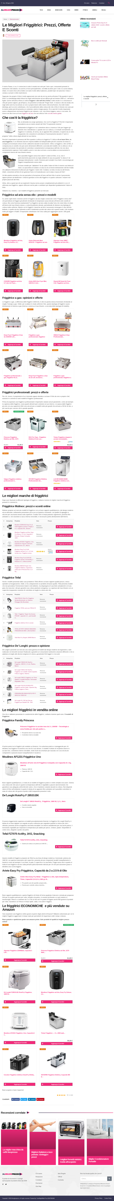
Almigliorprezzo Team (13, 35)
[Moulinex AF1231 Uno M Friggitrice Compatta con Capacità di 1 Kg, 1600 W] (11, 769)
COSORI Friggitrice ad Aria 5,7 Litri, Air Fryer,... (13, 282)
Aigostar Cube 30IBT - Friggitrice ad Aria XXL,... (62, 241)
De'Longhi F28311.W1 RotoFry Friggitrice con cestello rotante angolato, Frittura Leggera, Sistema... (26, 671)
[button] (15, 1099)
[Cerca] (109, 1178)
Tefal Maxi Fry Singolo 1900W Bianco (25, 637)
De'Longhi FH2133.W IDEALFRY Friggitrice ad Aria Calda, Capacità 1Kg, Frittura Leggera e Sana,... (26, 687)
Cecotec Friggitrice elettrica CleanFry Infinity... (19, 1075)
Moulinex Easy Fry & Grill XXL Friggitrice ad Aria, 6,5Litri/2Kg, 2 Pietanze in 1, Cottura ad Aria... (24, 559)
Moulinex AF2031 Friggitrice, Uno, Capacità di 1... (19, 1034)
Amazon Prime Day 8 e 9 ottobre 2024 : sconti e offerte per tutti (100, 25)
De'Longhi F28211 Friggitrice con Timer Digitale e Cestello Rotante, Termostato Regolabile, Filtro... (26, 679)
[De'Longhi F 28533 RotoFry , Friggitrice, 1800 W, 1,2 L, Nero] (11, 807)
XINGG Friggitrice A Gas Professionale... (62, 336)
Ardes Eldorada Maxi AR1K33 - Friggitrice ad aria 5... (38, 241)
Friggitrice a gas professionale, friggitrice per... (37, 336)
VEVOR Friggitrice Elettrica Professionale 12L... (38, 480)
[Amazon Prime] (70, 442)
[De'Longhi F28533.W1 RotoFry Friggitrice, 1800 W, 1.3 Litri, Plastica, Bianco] (9, 664)
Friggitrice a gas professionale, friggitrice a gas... (62, 377)
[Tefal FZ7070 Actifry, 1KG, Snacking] (11, 845)
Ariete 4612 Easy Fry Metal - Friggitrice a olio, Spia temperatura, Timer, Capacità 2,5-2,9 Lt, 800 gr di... (44, 878)
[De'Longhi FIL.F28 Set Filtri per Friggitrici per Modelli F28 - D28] (9, 701)
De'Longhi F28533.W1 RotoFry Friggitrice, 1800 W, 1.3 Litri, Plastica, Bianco (25, 664)
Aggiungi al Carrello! (14, 250)
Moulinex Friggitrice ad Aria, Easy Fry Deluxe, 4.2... (13, 241)
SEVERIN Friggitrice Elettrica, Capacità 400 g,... (55, 1075)
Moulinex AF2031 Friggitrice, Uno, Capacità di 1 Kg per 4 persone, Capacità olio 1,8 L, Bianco (24, 543)
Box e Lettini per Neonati (99, 41)
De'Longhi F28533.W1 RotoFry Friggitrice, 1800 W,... (18, 993)
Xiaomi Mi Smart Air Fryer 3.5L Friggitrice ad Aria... (62, 282)
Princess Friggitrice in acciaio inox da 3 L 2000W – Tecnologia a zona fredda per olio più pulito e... (44, 728)
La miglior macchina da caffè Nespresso (13, 1151)
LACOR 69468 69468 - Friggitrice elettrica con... (62, 480)
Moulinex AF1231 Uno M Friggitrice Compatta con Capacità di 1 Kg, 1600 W (45, 764)
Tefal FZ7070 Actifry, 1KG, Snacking (33, 840)
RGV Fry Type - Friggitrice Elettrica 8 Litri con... (37, 438)
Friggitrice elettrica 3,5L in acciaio (24, 623)
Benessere (58, 10)
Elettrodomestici (14, 19)
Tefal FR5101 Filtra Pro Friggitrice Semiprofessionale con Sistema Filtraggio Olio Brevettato (24, 600)
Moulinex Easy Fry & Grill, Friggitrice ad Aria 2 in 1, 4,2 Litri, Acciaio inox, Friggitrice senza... (24, 551)
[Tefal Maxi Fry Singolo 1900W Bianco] (9, 638)
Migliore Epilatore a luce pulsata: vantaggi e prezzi (41, 1154)
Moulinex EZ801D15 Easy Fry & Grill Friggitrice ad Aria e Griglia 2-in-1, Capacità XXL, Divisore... (24, 526)
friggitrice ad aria (27, 113)
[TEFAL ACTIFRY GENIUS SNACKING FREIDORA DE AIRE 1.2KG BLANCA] (9, 630)
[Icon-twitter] (6, 1184)
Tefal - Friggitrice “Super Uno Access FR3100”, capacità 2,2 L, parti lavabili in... (25, 615)
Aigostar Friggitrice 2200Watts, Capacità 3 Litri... (18, 951)
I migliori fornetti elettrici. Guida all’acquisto (71, 1160)
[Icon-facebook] (3, 1184)
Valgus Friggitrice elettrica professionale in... (12, 480)
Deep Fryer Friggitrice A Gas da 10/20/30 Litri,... (13, 336)
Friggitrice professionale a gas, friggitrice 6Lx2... (12, 376)
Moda (49, 10)
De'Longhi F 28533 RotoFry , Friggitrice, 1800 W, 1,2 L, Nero (42, 801)
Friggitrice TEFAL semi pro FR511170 (25, 608)
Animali (94, 10)
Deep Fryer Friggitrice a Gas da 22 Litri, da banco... (38, 376)
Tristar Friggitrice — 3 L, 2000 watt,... (53, 1033)
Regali (104, 10)
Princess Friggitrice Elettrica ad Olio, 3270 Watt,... (11, 438)
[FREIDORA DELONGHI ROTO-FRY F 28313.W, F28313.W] (9, 694)
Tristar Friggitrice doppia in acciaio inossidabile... (63, 438)
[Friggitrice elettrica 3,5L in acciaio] (9, 623)
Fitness (85, 10)
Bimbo (76, 10)
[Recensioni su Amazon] (57, 441)
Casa (68, 10)
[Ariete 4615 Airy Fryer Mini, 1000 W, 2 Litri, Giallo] (38, 268)
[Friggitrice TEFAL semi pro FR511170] (9, 608)
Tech (41, 10)
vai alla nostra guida (54, 113)
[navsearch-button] (109, 3)
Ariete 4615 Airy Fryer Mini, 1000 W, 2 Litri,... (38, 282)
